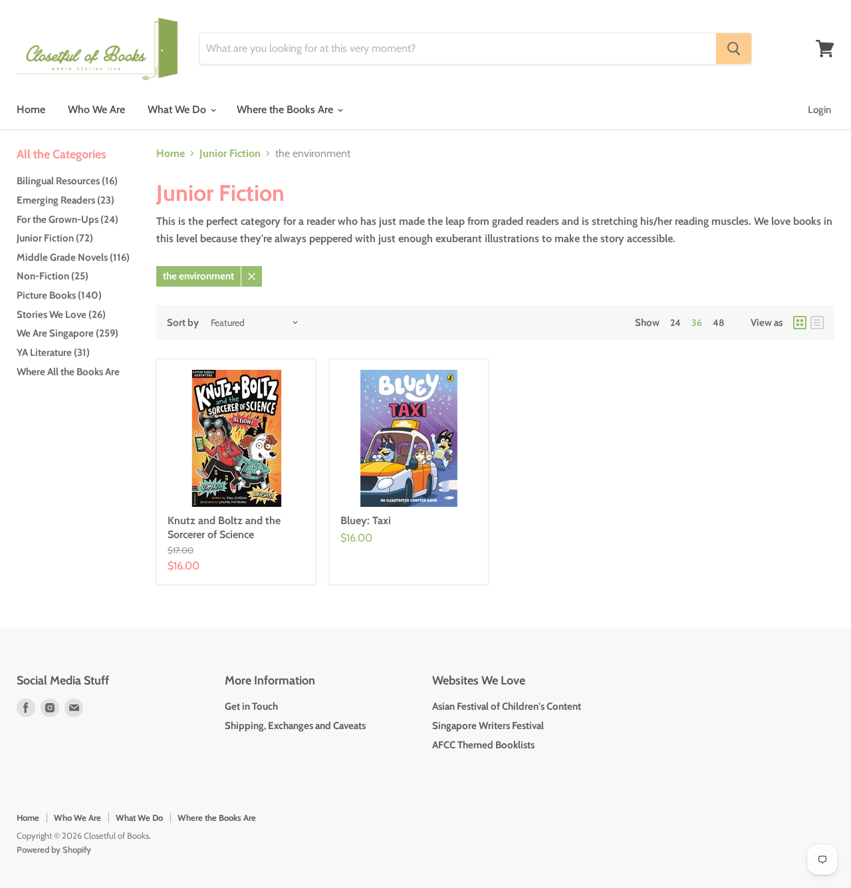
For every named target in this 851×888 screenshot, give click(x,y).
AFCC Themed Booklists (483, 745)
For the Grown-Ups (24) (67, 219)
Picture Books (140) (59, 295)
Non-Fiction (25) (52, 276)
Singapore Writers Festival (488, 726)
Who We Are (96, 109)
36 (696, 323)
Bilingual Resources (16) (67, 181)
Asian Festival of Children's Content (506, 706)
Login (819, 110)
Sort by (183, 323)
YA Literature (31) (53, 353)
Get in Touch (251, 706)
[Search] (733, 48)
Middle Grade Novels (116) (73, 257)
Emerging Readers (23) (65, 200)
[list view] (817, 322)
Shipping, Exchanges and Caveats (295, 726)
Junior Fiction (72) (55, 238)
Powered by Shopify (54, 849)
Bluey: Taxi (365, 520)
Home (31, 109)
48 (718, 323)
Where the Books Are (286, 109)
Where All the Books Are (68, 372)
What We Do (178, 109)
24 (675, 323)
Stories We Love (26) (61, 315)
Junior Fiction (230, 154)
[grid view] (799, 322)
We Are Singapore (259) (67, 333)
